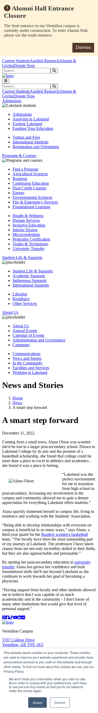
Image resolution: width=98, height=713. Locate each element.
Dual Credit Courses (29, 188)
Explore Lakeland (27, 123)
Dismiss (83, 47)
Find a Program (25, 169)
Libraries (20, 294)
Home (18, 398)
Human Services (26, 220)
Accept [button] (37, 702)
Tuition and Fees (26, 137)
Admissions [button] (11, 100)
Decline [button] (59, 702)
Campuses (21, 345)
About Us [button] (10, 312)
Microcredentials (26, 234)
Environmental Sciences (32, 197)
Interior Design (25, 230)
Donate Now (24, 65)
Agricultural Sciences (30, 174)
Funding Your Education (33, 128)
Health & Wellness (28, 215)
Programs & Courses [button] (19, 155)
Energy (19, 192)
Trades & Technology (30, 244)
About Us (21, 326)
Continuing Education (31, 183)
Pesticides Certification (31, 239)
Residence (21, 299)
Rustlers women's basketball (64, 534)
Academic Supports (29, 276)
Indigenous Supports (30, 280)
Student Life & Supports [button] (22, 257)
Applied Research (44, 61)
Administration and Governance (39, 340)
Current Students (16, 61)
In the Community (28, 363)
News (17, 403)
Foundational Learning (31, 207)
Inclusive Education (29, 225)
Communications (27, 353)
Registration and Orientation (36, 146)
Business (20, 178)
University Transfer (28, 248)
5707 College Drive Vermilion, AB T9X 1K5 (22, 642)
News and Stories (27, 358)
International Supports (31, 285)
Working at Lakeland (30, 372)
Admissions (22, 114)
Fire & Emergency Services (35, 202)
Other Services (25, 303)
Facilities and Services (31, 368)
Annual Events (25, 330)
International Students (30, 142)
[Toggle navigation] (5, 81)
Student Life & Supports (33, 271)
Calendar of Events (28, 335)
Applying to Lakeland (31, 119)
